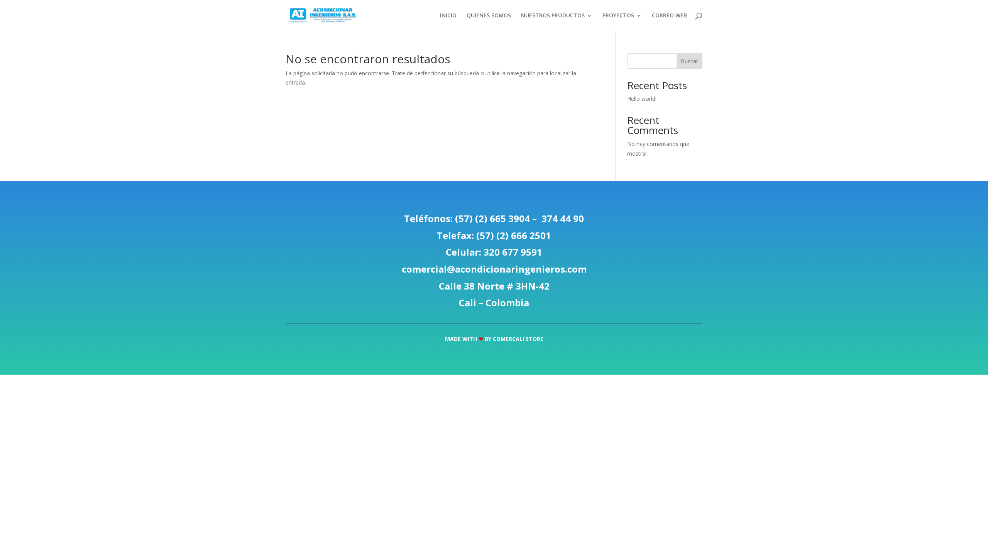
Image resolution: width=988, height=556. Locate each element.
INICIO (448, 16)
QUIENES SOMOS (489, 16)
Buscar (689, 61)
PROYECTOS (618, 16)
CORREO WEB (669, 16)
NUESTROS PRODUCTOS (553, 16)
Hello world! (641, 98)
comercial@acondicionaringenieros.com (494, 269)
